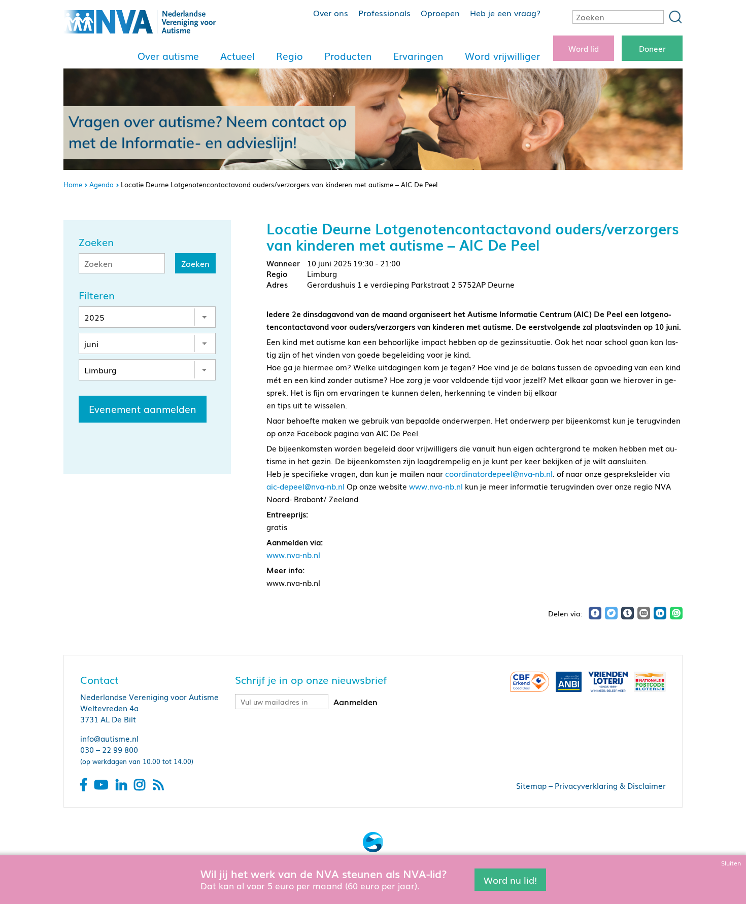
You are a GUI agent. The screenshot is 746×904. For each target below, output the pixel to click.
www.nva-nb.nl (436, 486)
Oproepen (440, 13)
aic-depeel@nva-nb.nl (305, 486)
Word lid (583, 48)
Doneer (652, 48)
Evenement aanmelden (142, 409)
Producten (348, 56)
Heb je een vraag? (505, 13)
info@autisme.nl (109, 738)
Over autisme (168, 56)
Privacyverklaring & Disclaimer (610, 785)
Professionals (384, 13)
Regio (289, 56)
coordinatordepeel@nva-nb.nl (499, 473)
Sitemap (531, 785)
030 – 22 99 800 (109, 749)
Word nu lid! (510, 879)
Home (72, 184)
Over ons (330, 13)
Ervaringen (418, 56)
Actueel (237, 56)
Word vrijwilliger (502, 56)
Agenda (101, 184)
